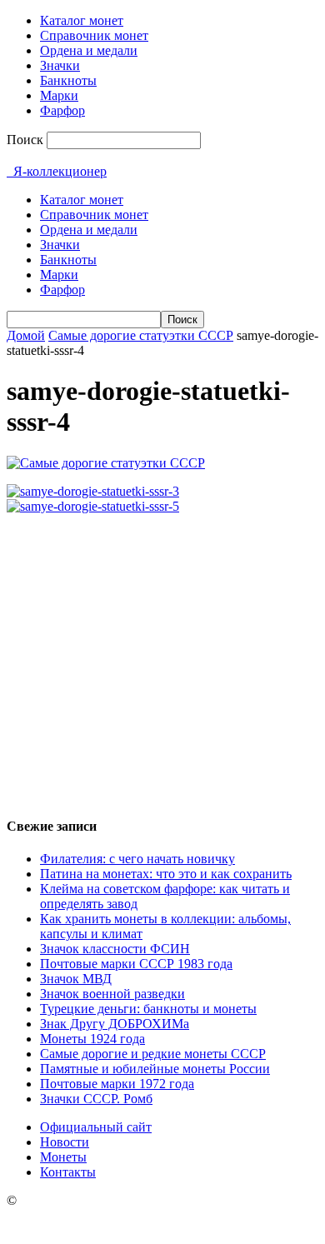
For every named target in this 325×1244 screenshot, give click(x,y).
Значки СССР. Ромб (96, 1099)
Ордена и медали (89, 50)
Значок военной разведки (112, 994)
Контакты (68, 1172)
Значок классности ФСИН (115, 949)
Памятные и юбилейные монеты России (155, 1069)
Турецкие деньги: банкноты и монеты (148, 1009)
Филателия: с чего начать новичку (137, 859)
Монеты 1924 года (92, 1039)
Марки (59, 95)
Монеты (63, 1157)
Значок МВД (76, 979)
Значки (60, 65)
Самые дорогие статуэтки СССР (140, 335)
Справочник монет (94, 35)
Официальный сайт (96, 1127)
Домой (26, 335)
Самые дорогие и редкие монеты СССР (153, 1054)
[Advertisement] (162, 658)
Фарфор (62, 110)
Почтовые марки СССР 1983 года (136, 964)
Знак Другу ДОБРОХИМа (114, 1024)
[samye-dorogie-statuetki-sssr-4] (106, 463)
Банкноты (68, 80)
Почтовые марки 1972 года (117, 1084)
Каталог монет (81, 20)
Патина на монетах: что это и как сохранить (166, 874)
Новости (64, 1142)
